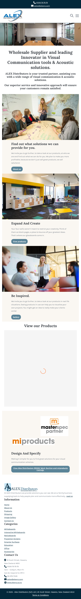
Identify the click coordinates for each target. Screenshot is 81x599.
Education (8, 545)
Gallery (16, 317)
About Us (8, 508)
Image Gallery (10, 517)
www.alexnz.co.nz (14, 582)
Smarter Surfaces (11, 542)
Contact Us (9, 521)
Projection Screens (12, 539)
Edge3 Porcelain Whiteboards (40, 405)
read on (69, 496)
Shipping (8, 514)
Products (8, 511)
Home (6, 505)
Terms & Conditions (40, 595)
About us (17, 169)
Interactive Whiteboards (14, 532)
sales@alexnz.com (42, 6)
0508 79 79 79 (42, 2)
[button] (72, 16)
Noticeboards (10, 535)
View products (19, 241)
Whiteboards (9, 529)
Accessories (9, 551)
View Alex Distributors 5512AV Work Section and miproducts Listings (40, 469)
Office (6, 548)
